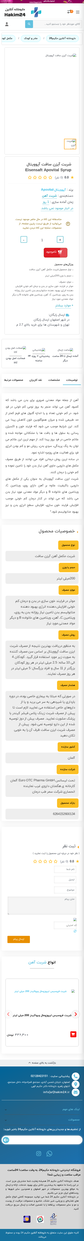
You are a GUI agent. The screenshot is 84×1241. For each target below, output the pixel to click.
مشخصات (54, 380)
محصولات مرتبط (13, 380)
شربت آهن (49, 196)
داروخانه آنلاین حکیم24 (62, 38)
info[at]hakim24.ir (56, 1092)
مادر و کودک (31, 38)
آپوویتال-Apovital (53, 190)
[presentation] (8, 1014)
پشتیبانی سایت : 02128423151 (50, 1076)
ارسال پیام (18, 939)
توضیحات (72, 380)
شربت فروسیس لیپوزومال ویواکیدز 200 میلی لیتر (42, 1015)
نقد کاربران (35, 380)
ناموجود (51, 252)
